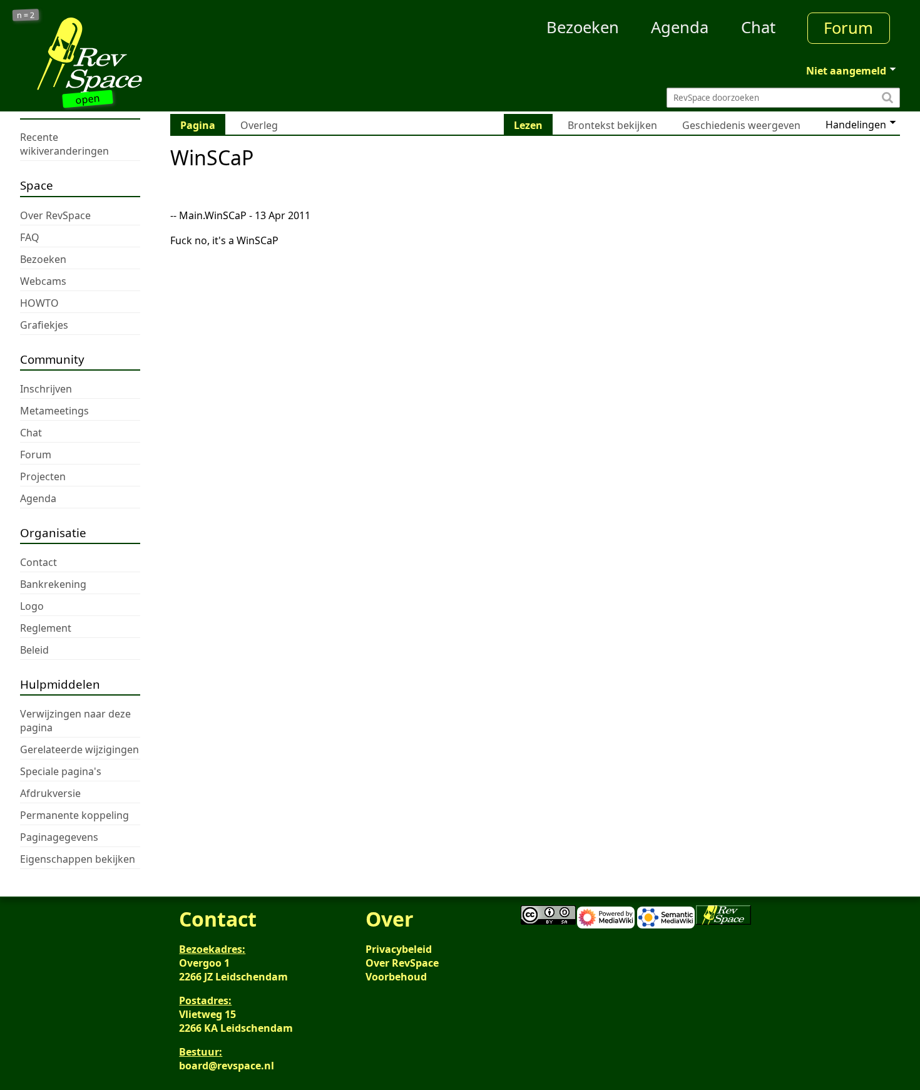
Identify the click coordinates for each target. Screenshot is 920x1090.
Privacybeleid (398, 949)
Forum (848, 28)
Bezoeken (582, 27)
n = (26, 15)
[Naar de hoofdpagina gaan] (130, 55)
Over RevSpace (402, 963)
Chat (758, 27)
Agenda (679, 27)
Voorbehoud (396, 977)
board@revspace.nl (226, 1065)
